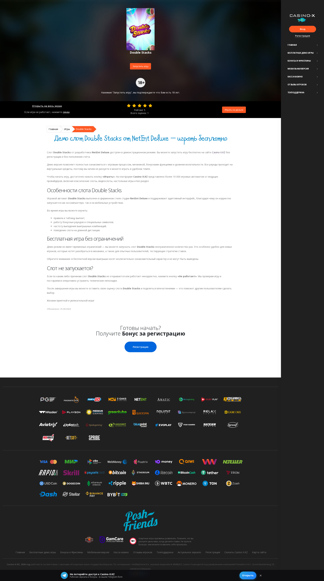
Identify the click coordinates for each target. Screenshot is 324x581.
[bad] (129, 105)
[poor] (134, 105)
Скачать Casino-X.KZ (236, 552)
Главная (292, 44)
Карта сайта (259, 552)
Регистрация (302, 35)
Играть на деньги (234, 109)
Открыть (248, 575)
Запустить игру (140, 66)
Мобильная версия (298, 68)
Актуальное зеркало (189, 552)
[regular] (139, 105)
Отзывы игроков (297, 84)
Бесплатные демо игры (301, 52)
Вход (302, 29)
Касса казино (295, 76)
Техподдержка (296, 92)
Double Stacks (83, 129)
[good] (145, 105)
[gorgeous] (150, 105)
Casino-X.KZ (218, 152)
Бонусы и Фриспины (299, 60)
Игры (67, 129)
